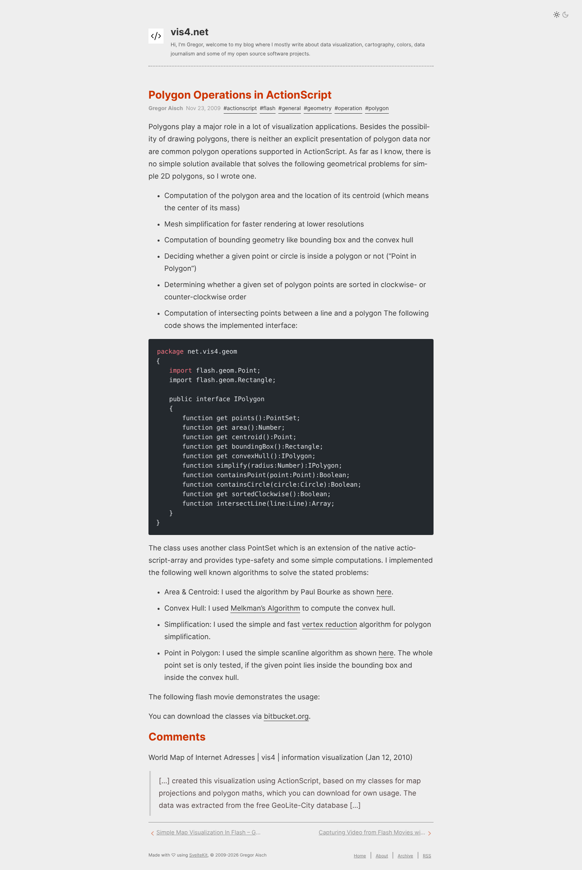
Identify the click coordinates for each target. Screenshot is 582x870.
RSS (427, 856)
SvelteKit (198, 855)
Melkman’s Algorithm (265, 608)
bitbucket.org (286, 716)
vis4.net (190, 32)
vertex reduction (330, 625)
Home (360, 856)
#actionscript (240, 108)
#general (289, 108)
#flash (268, 108)
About (382, 856)
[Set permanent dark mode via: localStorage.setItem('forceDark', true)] (561, 15)
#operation (348, 108)
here (384, 592)
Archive (405, 856)
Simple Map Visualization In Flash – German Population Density (209, 832)
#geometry (317, 108)
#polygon (377, 108)
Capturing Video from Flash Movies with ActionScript (372, 832)
